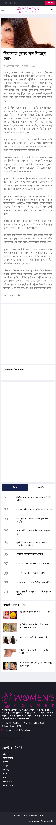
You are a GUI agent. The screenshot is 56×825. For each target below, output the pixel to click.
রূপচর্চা (5, 762)
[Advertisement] (28, 334)
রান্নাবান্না (6, 774)
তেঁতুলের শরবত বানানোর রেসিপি (29, 554)
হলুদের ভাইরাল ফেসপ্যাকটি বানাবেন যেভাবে (34, 509)
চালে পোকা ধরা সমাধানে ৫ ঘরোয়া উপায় (32, 563)
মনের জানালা (8, 758)
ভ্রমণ (4, 777)
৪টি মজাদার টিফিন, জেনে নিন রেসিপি (31, 572)
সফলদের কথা (8, 785)
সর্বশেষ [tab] (14, 487)
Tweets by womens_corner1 (14, 738)
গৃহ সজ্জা (6, 770)
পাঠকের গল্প (8, 781)
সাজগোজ (6, 766)
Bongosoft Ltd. (48, 821)
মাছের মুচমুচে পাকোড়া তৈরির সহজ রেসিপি (33, 582)
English (50, 3)
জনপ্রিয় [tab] (41, 487)
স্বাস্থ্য (4, 754)
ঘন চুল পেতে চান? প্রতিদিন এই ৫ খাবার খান (36, 637)
